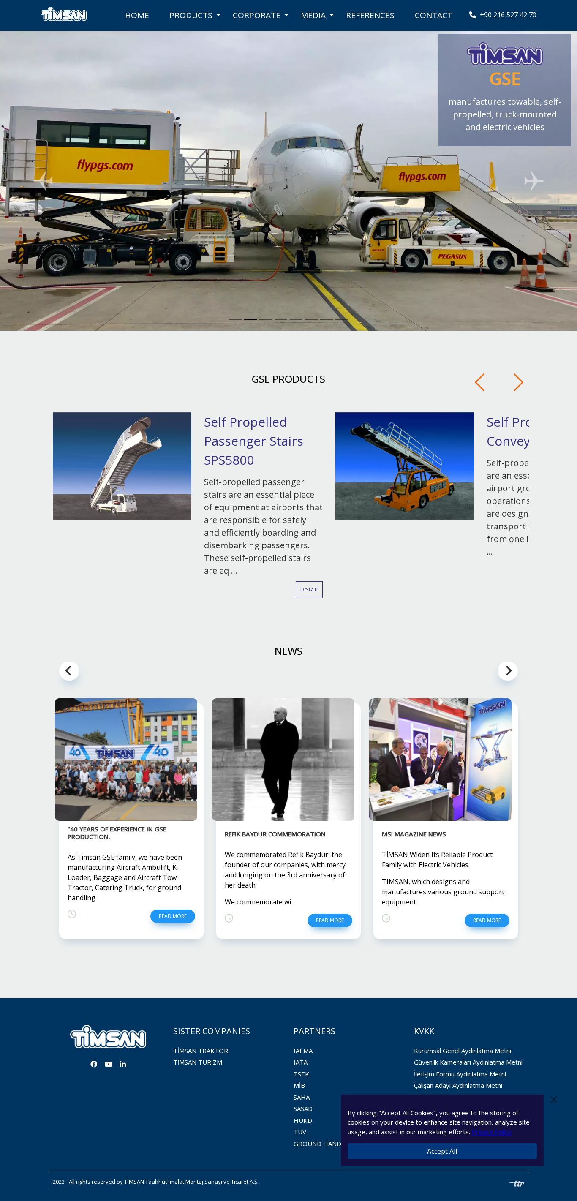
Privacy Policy (492, 1131)
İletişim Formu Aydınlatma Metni (460, 1074)
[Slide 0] (235, 319)
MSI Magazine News (414, 834)
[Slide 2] (265, 319)
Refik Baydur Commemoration (275, 834)
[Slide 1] (250, 319)
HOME (137, 15)
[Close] (554, 1099)
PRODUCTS (190, 15)
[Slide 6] (326, 319)
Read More (173, 916)
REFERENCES (370, 15)
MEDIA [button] (313, 15)
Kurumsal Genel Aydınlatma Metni (462, 1050)
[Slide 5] (311, 319)
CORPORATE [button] (256, 15)
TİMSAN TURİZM (197, 1062)
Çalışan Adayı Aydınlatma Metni (458, 1085)
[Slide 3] (281, 319)
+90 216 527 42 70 (507, 14)
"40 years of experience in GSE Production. (117, 832)
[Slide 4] (296, 319)
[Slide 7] (341, 319)
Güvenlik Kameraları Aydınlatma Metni (468, 1062)
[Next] (514, 382)
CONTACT (433, 15)
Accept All (442, 1151)
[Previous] (484, 382)
